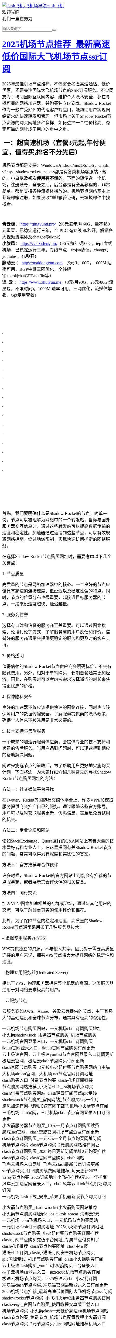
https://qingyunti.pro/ (38, 224)
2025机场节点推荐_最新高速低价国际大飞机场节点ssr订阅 (56, 56)
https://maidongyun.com (42, 263)
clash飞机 (55, 6)
